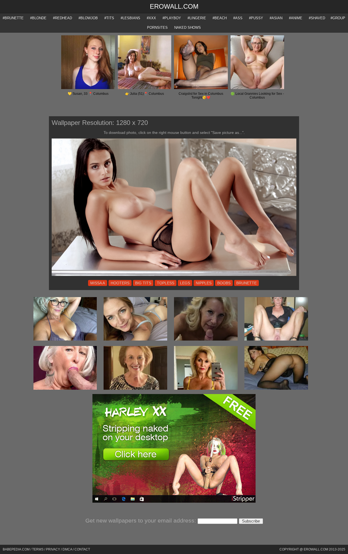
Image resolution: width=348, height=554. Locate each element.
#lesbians (130, 18)
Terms (38, 549)
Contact (82, 549)
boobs (224, 283)
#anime (295, 18)
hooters (120, 283)
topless (165, 283)
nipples (204, 283)
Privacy (53, 549)
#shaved (317, 18)
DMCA (67, 549)
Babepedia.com (16, 549)
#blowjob (88, 18)
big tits (143, 283)
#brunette (13, 18)
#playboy (172, 18)
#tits (109, 18)
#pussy (256, 18)
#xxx (151, 18)
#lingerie (197, 18)
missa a (97, 283)
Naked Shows (187, 28)
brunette (246, 283)
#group (338, 18)
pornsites (157, 28)
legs (185, 283)
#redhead (62, 18)
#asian (276, 18)
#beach (220, 18)
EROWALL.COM (174, 6)
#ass (238, 18)
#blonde (38, 18)
